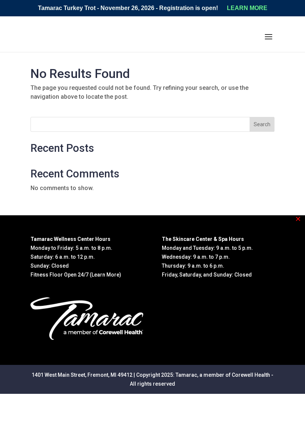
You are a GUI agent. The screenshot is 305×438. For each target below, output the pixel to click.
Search (262, 124)
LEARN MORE (247, 8)
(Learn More (104, 275)
